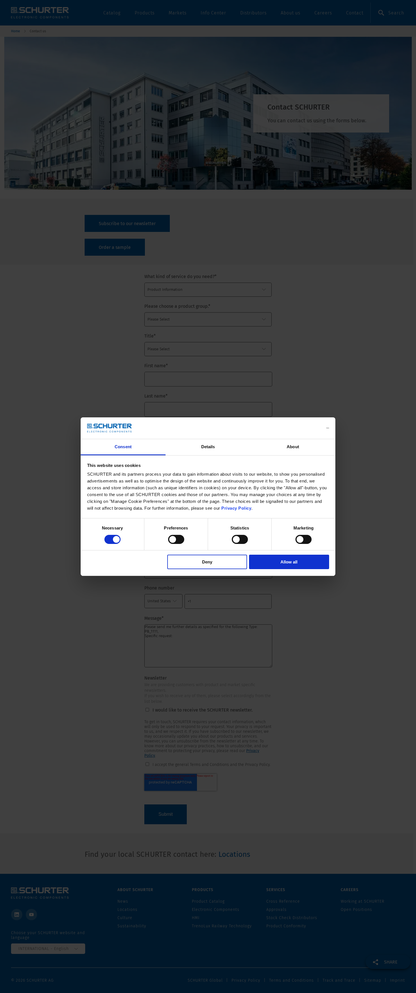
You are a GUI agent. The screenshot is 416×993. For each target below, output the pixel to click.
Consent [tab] (123, 446)
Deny (207, 562)
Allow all (288, 562)
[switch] (176, 539)
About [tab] (293, 446)
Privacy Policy (236, 508)
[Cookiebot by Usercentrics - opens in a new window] (304, 428)
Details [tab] (208, 446)
